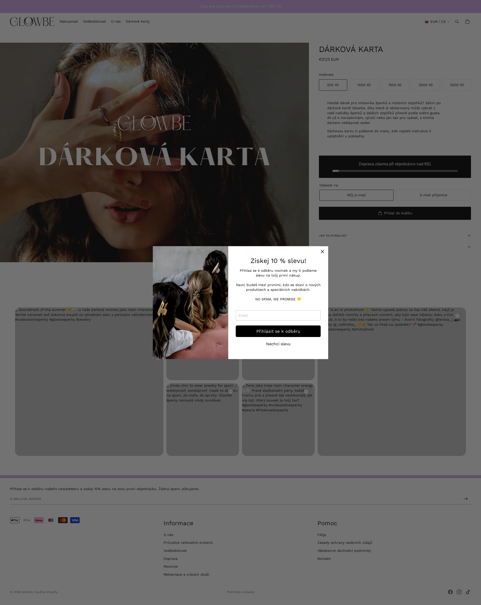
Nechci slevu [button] (278, 344)
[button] (322, 252)
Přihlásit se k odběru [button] (278, 331)
